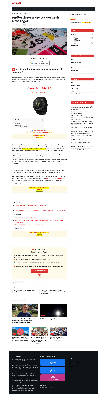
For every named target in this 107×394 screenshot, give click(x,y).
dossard (17, 282)
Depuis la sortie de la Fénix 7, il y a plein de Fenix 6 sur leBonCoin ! (31, 208)
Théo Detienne (74, 88)
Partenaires (43, 385)
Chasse (75, 39)
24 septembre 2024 (16, 25)
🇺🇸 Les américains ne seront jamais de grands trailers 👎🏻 (28, 225)
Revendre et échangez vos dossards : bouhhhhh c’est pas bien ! (30, 205)
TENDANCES (67, 9)
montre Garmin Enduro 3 (41, 132)
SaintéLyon (74, 68)
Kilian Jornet (74, 83)
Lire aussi (18, 123)
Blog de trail (18, 13)
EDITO (28, 13)
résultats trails (77, 40)
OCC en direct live (86, 22)
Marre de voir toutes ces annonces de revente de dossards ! (28, 122)
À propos (71, 358)
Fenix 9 (75, 9)
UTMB (60, 9)
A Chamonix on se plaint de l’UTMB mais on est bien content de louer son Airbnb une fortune (20, 339)
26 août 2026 (20, 342)
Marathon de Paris (75, 70)
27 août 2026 (20, 324)
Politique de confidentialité (75, 364)
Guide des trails (36, 9)
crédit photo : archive (25, 126)
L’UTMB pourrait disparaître (48, 319)
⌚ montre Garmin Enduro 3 (38, 88)
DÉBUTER (26, 9)
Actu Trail (24, 13)
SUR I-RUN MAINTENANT (39, 189)
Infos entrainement (76, 42)
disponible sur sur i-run (39, 130)
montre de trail (39, 92)
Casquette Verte (75, 91)
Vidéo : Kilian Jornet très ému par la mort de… (25, 218)
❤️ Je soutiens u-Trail (39, 271)
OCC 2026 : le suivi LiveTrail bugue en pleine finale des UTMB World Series (81, 143)
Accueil (13, 13)
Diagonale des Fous (76, 62)
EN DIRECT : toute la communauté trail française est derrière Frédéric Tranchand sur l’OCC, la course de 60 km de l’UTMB (82, 148)
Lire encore (18, 125)
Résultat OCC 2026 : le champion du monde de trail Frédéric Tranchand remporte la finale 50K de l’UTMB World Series (82, 123)
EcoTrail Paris (74, 65)
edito (22, 282)
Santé (75, 43)
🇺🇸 (84, 9)
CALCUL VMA (53, 9)
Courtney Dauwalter (76, 94)
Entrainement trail (73, 366)
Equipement (74, 45)
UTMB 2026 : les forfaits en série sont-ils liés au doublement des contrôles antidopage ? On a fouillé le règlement (39, 339)
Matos (45, 9)
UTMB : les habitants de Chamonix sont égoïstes (56, 338)
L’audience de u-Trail (74, 362)
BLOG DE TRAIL (17, 9)
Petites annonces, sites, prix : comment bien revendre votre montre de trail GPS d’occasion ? (40, 210)
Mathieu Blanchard (76, 85)
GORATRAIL (76, 38)
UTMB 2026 (72, 19)
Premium (76, 41)
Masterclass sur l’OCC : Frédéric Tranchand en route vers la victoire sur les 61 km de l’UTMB (81, 128)
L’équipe (71, 360)
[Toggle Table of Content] (40, 120)
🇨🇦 (80, 9)
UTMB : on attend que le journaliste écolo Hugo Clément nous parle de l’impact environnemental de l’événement (23, 320)
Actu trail (71, 356)
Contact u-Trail (44, 384)
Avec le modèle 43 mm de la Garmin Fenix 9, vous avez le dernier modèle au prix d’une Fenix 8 (82, 132)
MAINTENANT (39, 136)
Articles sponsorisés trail (46, 387)
